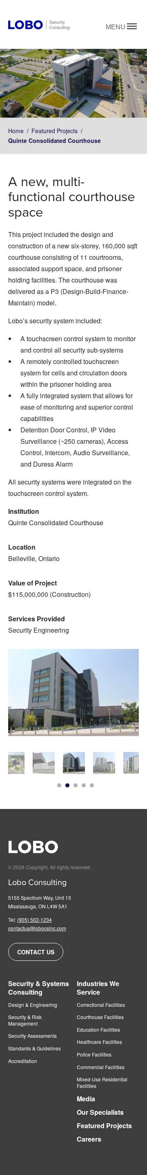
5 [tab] (92, 785)
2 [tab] (67, 785)
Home (16, 131)
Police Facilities (94, 1054)
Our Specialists (100, 1112)
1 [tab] (59, 785)
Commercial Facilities (101, 1067)
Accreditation (22, 1061)
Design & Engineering (32, 1005)
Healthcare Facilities (99, 1042)
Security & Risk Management (25, 1020)
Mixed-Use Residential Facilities (102, 1082)
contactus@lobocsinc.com (37, 928)
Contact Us (35, 952)
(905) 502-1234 (34, 919)
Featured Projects (54, 131)
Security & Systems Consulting (38, 988)
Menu (116, 27)
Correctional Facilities (101, 1005)
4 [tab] (84, 785)
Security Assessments (32, 1036)
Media (86, 1099)
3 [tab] (76, 785)
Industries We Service (98, 988)
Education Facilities (98, 1029)
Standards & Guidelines (34, 1048)
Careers (89, 1139)
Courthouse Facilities (100, 1017)
